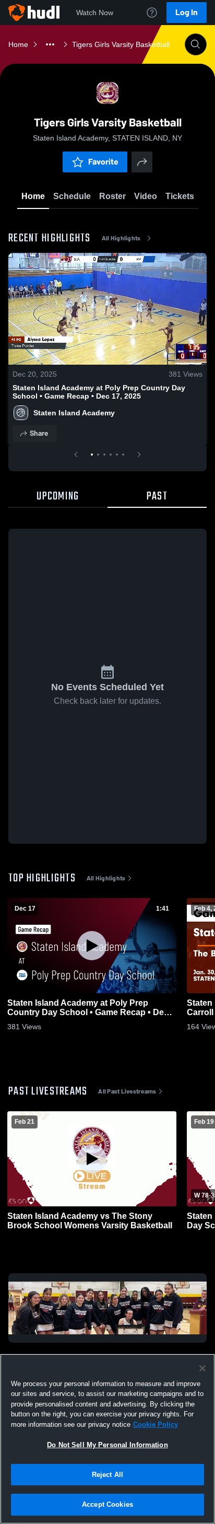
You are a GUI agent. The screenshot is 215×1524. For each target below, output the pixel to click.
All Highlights (121, 238)
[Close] (202, 1368)
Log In (186, 12)
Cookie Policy (155, 1424)
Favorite (103, 162)
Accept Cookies (107, 1504)
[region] (107, 1439)
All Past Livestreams (127, 1091)
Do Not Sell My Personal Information (107, 1445)
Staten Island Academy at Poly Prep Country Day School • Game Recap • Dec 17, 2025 (99, 391)
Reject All (107, 1475)
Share (39, 433)
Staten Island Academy (74, 413)
